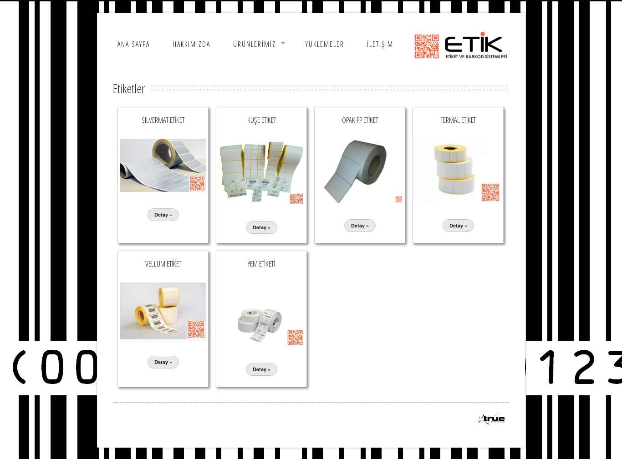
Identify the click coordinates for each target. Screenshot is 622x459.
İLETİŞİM (380, 44)
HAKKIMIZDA (191, 44)
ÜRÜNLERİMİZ (254, 44)
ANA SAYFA (133, 44)
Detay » (163, 214)
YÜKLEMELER (325, 44)
